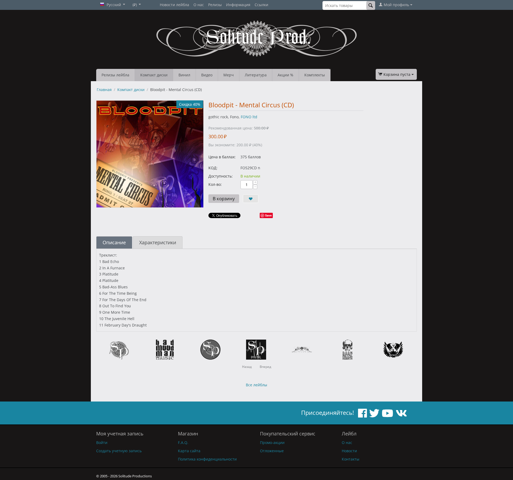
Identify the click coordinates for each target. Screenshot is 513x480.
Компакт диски (154, 74)
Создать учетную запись (119, 450)
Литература (256, 74)
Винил (184, 74)
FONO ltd (249, 116)
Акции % (285, 74)
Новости (349, 450)
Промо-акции (272, 442)
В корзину (224, 198)
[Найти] (370, 5)
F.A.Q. (183, 442)
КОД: (212, 167)
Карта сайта (189, 450)
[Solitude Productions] (256, 39)
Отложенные (272, 450)
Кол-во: (215, 184)
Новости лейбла (174, 4)
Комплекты (314, 74)
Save (268, 215)
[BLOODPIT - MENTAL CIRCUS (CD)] (149, 154)
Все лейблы (256, 384)
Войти (101, 442)
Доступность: (220, 176)
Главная (104, 89)
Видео (206, 74)
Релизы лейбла (115, 74)
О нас (198, 4)
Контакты (350, 459)
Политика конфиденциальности (207, 459)
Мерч (228, 74)
